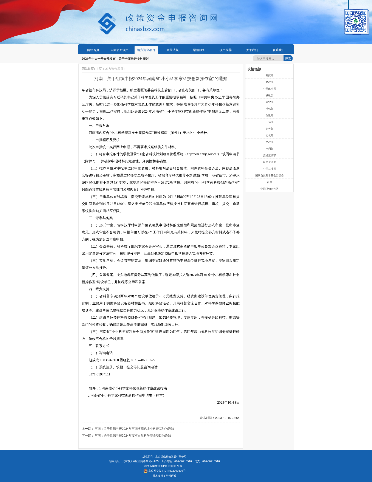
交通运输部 (269, 155)
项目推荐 (226, 50)
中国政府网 (269, 88)
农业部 (269, 102)
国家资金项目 (120, 50)
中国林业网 (269, 168)
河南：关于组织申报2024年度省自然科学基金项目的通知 (133, 435)
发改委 (269, 95)
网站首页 (93, 50)
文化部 (269, 135)
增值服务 (199, 50)
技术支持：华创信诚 (164, 475)
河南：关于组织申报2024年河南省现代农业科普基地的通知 (134, 428)
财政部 (269, 82)
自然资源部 (269, 162)
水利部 (269, 148)
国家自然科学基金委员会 (269, 175)
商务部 (269, 128)
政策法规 (173, 50)
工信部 (269, 122)
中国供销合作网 (269, 188)
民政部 (269, 142)
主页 (99, 68)
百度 (269, 182)
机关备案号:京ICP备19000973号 (163, 466)
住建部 (269, 115)
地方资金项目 (146, 50)
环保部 (269, 108)
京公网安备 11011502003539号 (167, 470)
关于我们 (252, 50)
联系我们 (279, 50)
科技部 (269, 75)
